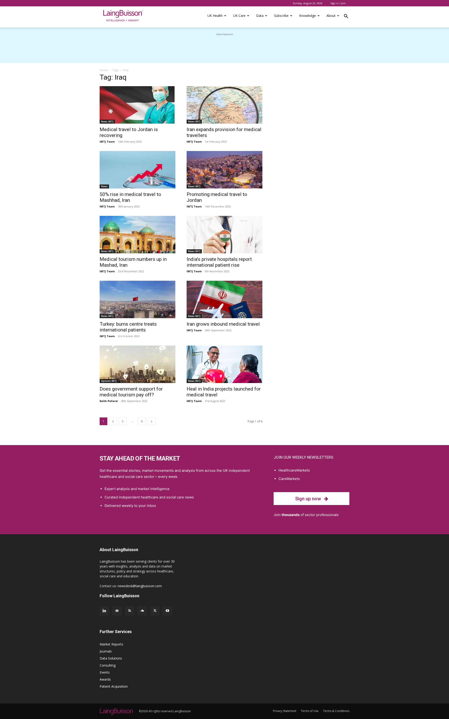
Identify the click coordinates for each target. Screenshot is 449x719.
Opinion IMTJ (109, 381)
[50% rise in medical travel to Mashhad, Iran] (137, 169)
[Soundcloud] (142, 611)
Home (104, 70)
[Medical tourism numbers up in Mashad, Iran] (137, 234)
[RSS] (129, 611)
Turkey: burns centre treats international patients (128, 327)
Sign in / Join (338, 3)
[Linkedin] (104, 611)
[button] (346, 16)
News (104, 186)
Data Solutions (111, 658)
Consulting (108, 665)
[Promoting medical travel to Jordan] (224, 169)
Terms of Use (310, 711)
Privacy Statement (284, 711)
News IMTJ (107, 121)
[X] (154, 611)
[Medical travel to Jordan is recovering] (137, 105)
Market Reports (111, 644)
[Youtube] (167, 611)
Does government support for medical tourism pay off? (131, 392)
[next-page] (152, 421)
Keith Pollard (109, 401)
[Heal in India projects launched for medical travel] (224, 364)
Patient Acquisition (114, 686)
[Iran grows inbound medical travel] (224, 299)
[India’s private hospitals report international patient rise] (224, 234)
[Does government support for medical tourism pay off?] (137, 364)
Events (105, 672)
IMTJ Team (107, 141)
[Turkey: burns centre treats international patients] (137, 299)
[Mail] (117, 611)
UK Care (239, 15)
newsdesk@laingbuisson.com (140, 586)
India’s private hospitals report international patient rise (219, 262)
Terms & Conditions (336, 711)
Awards (105, 679)
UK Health (215, 15)
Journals (106, 651)
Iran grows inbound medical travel (223, 324)
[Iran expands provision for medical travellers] (224, 105)
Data (260, 15)
